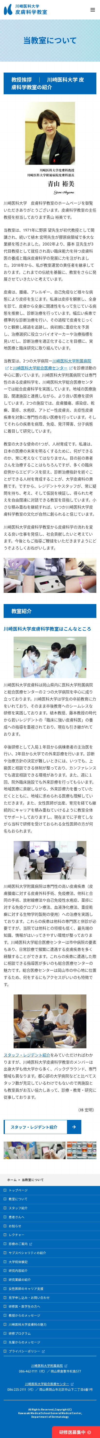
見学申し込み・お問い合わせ (29, 1298)
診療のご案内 (18, 1244)
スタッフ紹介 (18, 1208)
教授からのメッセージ (24, 1316)
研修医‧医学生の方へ (24, 1307)
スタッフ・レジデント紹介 (27, 1056)
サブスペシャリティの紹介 (27, 1253)
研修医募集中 (72, 1432)
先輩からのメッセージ (24, 1342)
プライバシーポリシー (24, 1351)
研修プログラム (20, 1334)
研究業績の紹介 (20, 1280)
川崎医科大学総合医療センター (40, 368)
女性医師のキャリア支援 (26, 1289)
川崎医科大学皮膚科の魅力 (28, 1325)
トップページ (18, 1190)
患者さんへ (17, 1217)
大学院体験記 (18, 1262)
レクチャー (17, 1235)
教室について (18, 1199)
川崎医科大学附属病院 (47, 1366)
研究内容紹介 (18, 1271)
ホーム (12, 1179)
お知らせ (15, 1226)
